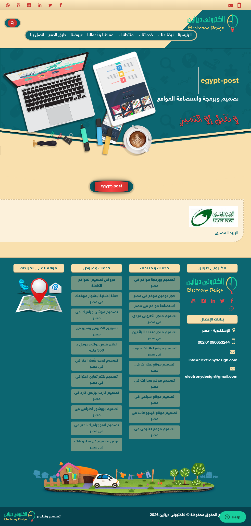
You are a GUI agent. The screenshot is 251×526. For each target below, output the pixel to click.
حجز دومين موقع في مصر (154, 296)
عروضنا (77, 35)
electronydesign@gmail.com (211, 377)
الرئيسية (184, 35)
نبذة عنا (167, 35)
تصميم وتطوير (48, 516)
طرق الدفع (57, 35)
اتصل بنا (37, 35)
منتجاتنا (127, 35)
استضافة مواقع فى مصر (154, 306)
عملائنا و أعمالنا (100, 35)
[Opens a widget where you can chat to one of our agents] (232, 517)
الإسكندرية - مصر (216, 331)
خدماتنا (146, 35)
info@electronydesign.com (213, 360)
